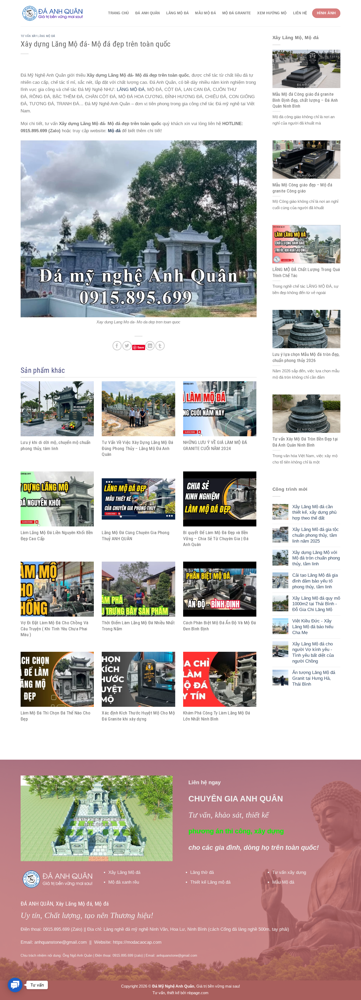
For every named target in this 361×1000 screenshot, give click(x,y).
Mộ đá (114, 130)
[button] (15, 985)
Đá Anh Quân (147, 13)
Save (140, 347)
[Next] (163, 818)
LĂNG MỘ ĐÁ (131, 89)
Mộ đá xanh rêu (123, 882)
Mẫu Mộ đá (205, 13)
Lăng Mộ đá (177, 13)
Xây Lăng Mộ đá (124, 872)
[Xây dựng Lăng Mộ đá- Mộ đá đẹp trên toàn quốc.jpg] (139, 228)
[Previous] (30, 818)
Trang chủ (118, 13)
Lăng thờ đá (202, 872)
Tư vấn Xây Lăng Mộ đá (38, 36)
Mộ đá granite (236, 13)
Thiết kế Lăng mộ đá (210, 882)
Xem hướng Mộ (271, 13)
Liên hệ (300, 13)
